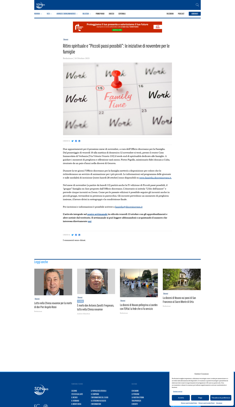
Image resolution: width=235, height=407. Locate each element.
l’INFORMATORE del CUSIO (99, 397)
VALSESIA (85, 13)
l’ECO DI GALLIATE (77, 394)
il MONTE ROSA (76, 404)
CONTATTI (135, 404)
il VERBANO (75, 401)
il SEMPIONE (95, 394)
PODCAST (181, 13)
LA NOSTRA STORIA (138, 397)
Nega (200, 398)
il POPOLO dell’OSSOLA (98, 391)
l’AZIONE (74, 391)
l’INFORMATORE (96, 404)
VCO (48, 13)
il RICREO (74, 397)
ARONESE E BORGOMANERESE (66, 13)
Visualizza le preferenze (221, 398)
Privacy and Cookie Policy (189, 403)
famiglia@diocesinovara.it (128, 206)
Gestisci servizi (177, 391)
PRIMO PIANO (100, 13)
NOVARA (37, 13)
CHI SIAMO (135, 391)
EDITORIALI (122, 13)
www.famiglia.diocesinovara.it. (155, 177)
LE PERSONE (135, 394)
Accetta (181, 398)
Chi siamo (219, 403)
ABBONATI (194, 13)
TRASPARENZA (136, 401)
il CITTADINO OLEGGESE (98, 401)
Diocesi (65, 39)
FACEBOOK (170, 13)
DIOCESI (111, 13)
